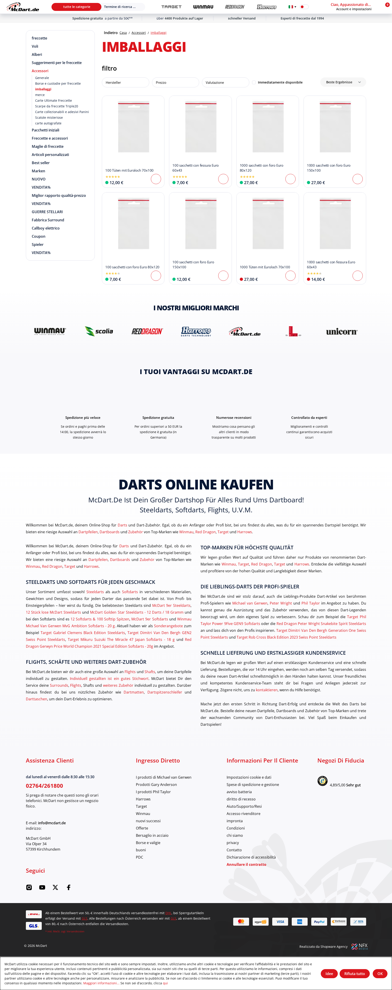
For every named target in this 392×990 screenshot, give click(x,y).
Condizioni (236, 828)
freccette (39, 38)
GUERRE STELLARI (47, 211)
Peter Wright (281, 603)
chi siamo (235, 835)
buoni (141, 849)
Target (223, 531)
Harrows (244, 531)
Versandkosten (75, 931)
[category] (171, 7)
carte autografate (48, 123)
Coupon (38, 236)
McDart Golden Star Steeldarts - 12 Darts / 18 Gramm (137, 612)
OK (380, 973)
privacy (233, 842)
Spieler (38, 244)
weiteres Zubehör (118, 685)
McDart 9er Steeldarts (171, 605)
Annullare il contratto (246, 864)
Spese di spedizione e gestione (253, 784)
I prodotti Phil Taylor (153, 791)
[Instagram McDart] (29, 888)
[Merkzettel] (315, 7)
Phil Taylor (310, 603)
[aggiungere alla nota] (107, 101)
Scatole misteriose (49, 117)
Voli (35, 46)
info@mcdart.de (52, 822)
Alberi (37, 54)
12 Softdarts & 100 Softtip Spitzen (100, 619)
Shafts (150, 671)
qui (165, 983)
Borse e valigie (148, 842)
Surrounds (59, 685)
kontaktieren (267, 689)
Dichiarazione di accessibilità (251, 857)
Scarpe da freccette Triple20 (56, 106)
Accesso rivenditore (243, 813)
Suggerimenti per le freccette (57, 62)
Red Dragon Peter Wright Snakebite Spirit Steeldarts (321, 623)
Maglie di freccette (48, 146)
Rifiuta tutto (354, 973)
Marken (38, 170)
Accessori (40, 70)
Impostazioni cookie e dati (249, 777)
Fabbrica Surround (48, 219)
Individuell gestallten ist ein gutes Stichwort (109, 678)
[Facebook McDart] (68, 888)
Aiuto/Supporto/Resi (244, 806)
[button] (355, 6)
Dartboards (110, 531)
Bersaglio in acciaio (152, 835)
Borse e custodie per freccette (58, 83)
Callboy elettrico (46, 228)
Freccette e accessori (50, 138)
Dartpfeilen (88, 531)
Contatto (234, 849)
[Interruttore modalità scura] (304, 7)
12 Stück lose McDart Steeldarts (53, 612)
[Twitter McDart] (55, 888)
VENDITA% (41, 187)
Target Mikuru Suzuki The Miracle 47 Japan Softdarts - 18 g (121, 639)
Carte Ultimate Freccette (53, 100)
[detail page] (290, 276)
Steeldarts (95, 591)
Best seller (41, 162)
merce (40, 95)
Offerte (142, 828)
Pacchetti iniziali (45, 130)
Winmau (186, 531)
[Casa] (23, 6)
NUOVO (39, 179)
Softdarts (130, 591)
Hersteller (113, 82)
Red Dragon (205, 531)
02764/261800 (44, 785)
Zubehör (135, 531)
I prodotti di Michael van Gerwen (163, 777)
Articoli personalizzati (50, 154)
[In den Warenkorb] (156, 179)
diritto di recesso (241, 799)
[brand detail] (50, 331)
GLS (84, 918)
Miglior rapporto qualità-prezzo (59, 195)
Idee (329, 973)
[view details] (133, 142)
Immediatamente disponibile (280, 82)
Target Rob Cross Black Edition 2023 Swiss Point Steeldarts (286, 637)
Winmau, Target (235, 564)
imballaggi (43, 89)
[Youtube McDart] (42, 888)
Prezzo (161, 82)
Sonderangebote (168, 625)
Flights (130, 671)
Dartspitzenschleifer (164, 692)
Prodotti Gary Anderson (156, 784)
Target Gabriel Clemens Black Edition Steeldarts (83, 632)
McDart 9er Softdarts (149, 619)
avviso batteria (239, 791)
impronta (235, 820)
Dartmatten (134, 692)
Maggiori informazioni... (101, 983)
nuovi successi (148, 820)
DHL (168, 913)
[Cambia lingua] (292, 6)
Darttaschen (36, 698)
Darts (122, 525)
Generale (42, 78)
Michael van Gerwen (250, 603)
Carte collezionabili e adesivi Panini (62, 112)
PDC (139, 857)
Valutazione (215, 82)
